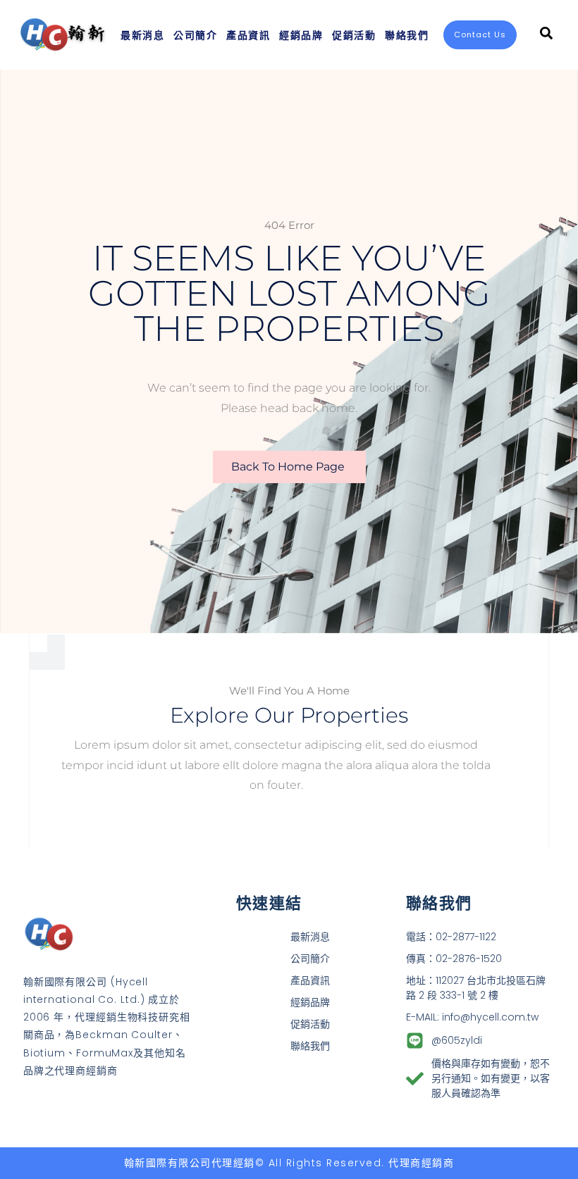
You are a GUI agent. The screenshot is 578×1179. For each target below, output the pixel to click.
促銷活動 (354, 35)
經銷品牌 (301, 35)
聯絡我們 (407, 35)
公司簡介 (195, 35)
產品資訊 (248, 35)
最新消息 (142, 35)
